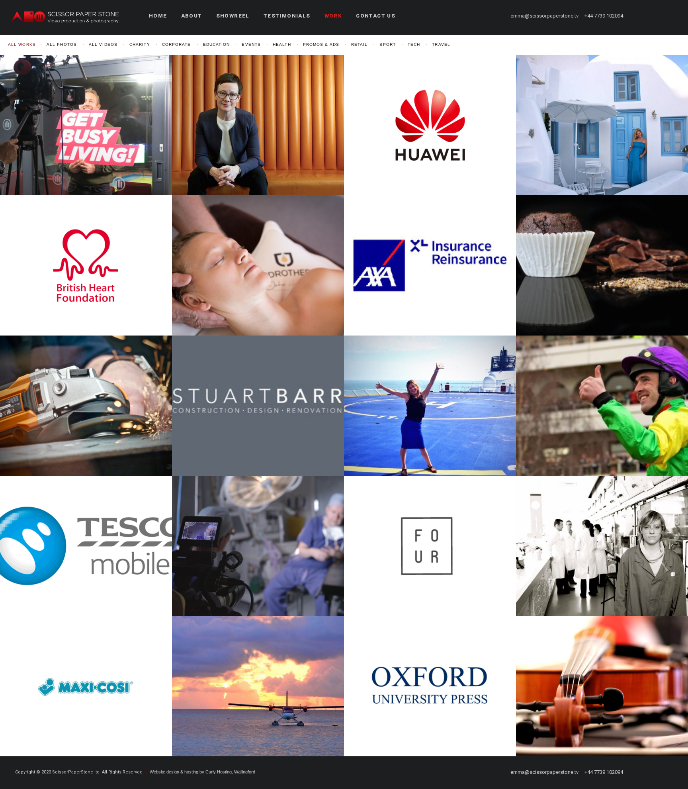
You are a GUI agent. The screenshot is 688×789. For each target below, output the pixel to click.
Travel (441, 44)
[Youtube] (657, 16)
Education (216, 44)
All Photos (62, 44)
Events (251, 44)
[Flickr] (642, 16)
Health (282, 44)
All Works (22, 44)
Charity (139, 44)
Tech (414, 44)
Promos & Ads (321, 44)
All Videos (103, 44)
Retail (359, 44)
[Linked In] (671, 16)
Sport (387, 44)
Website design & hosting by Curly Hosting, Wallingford (202, 771)
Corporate (176, 44)
